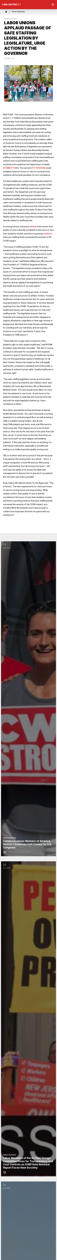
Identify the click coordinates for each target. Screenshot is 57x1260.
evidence (47, 233)
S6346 (42, 168)
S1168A (14, 168)
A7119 (35, 168)
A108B (7, 168)
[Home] (6, 12)
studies (33, 226)
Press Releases (18, 12)
